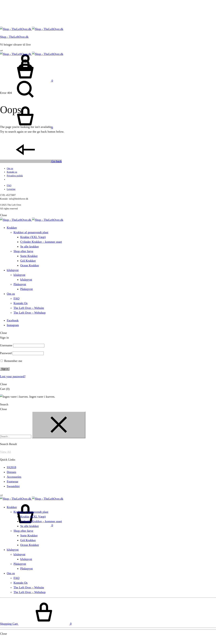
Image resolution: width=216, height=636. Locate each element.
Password (6, 353)
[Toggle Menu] (1, 50)
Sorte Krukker (29, 256)
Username (6, 345)
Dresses (11, 472)
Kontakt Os (21, 303)
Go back (56, 161)
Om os (10, 168)
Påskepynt (20, 284)
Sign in (4, 369)
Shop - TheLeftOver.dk (14, 36)
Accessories (14, 476)
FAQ (9, 185)
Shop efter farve (23, 251)
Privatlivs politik (15, 175)
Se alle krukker (29, 246)
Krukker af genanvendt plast (31, 232)
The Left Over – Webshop (30, 312)
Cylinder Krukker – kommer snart (41, 241)
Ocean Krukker (29, 265)
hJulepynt (13, 270)
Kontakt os (12, 172)
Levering (11, 189)
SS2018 (11, 467)
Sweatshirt (13, 486)
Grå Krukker (28, 260)
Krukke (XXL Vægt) (33, 237)
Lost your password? (12, 376)
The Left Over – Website (29, 308)
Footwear (12, 481)
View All (5, 451)
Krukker (12, 227)
